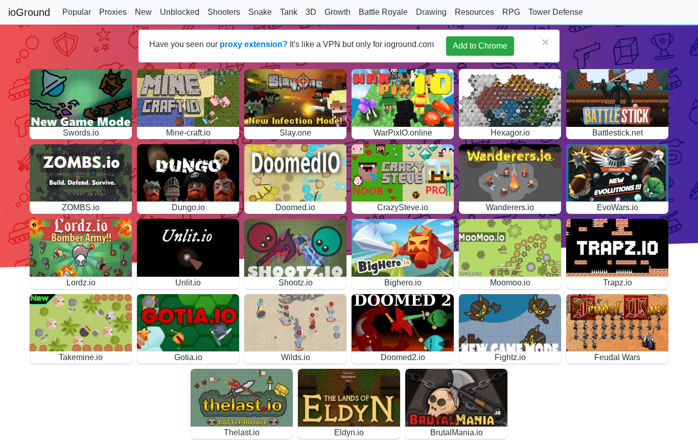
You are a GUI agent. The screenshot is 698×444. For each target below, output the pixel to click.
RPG (511, 12)
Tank (288, 12)
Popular (76, 12)
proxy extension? (254, 44)
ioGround (29, 12)
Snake (260, 12)
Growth (337, 12)
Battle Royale (383, 12)
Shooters (223, 12)
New (143, 12)
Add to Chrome (480, 45)
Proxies (113, 12)
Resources (474, 12)
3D (311, 12)
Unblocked (179, 12)
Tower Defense (555, 12)
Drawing (431, 12)
